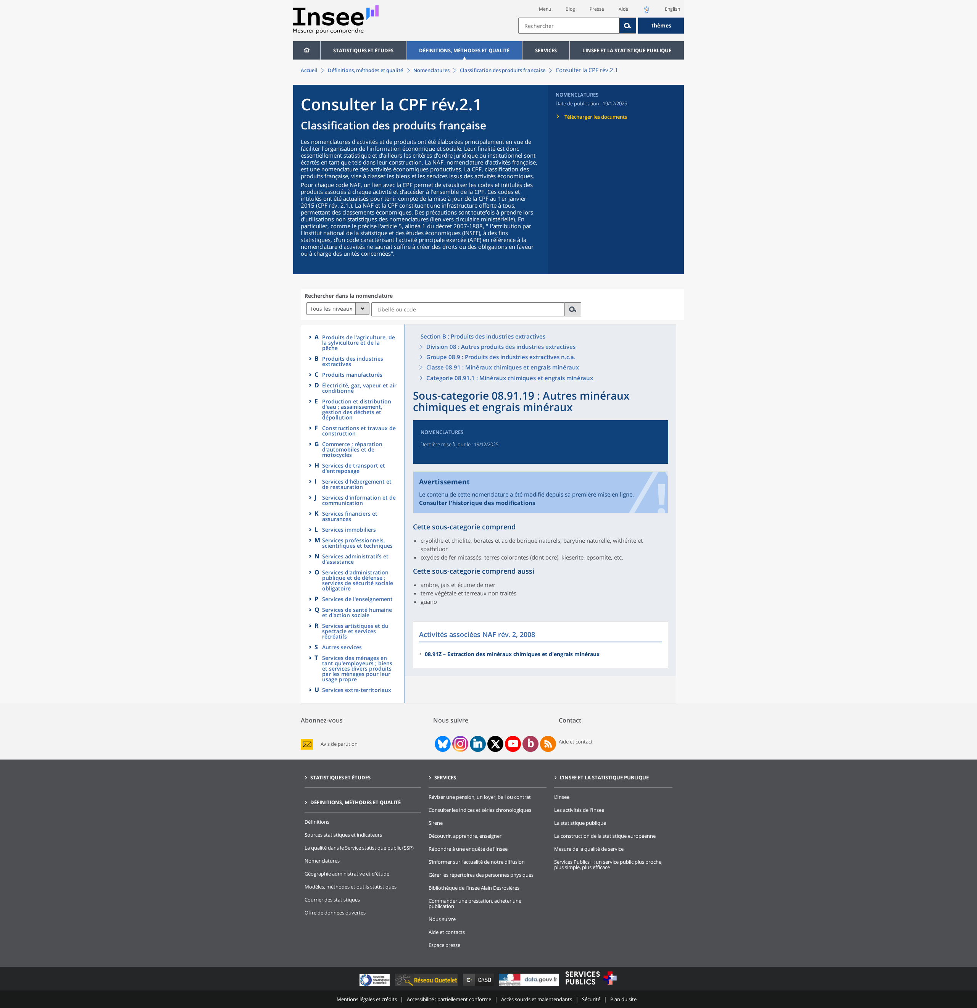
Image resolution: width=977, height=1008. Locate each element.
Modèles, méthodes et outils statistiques (351, 886)
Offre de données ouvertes (335, 912)
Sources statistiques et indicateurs (343, 834)
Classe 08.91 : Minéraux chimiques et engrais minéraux (502, 367)
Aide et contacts (447, 932)
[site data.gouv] (529, 985)
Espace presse (444, 945)
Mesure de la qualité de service (589, 848)
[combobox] (601, 26)
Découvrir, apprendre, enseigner (465, 835)
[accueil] (306, 50)
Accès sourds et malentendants (536, 999)
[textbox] (568, 26)
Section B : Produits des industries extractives (483, 336)
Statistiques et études (363, 50)
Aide (623, 9)
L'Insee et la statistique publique (626, 50)
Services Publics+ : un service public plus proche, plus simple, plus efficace (608, 864)
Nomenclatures (431, 70)
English (672, 9)
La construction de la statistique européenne (605, 835)
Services (546, 50)
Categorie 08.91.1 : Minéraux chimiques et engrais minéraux (509, 378)
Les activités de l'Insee (579, 809)
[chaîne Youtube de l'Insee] (513, 743)
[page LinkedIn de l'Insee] (477, 743)
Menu (545, 9)
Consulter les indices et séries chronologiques (480, 809)
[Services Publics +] (590, 985)
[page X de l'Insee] (495, 744)
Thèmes (661, 25)
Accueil (309, 70)
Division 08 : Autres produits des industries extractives (501, 346)
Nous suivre (442, 919)
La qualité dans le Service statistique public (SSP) (359, 847)
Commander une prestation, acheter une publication (475, 903)
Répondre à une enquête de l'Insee (468, 848)
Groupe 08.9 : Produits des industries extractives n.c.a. (501, 357)
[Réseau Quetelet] (427, 985)
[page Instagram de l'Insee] (459, 744)
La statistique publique (580, 822)
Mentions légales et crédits (367, 999)
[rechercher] (573, 309)
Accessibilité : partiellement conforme (449, 999)
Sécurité (591, 999)
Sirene (436, 822)
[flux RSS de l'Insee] (548, 743)
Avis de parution (339, 744)
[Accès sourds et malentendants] (646, 12)
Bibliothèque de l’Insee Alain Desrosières (474, 887)
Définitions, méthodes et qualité (464, 50)
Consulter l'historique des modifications (477, 502)
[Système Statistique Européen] (375, 985)
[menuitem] (306, 50)
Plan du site (623, 999)
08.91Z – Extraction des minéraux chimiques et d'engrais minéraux (512, 654)
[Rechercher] (627, 26)
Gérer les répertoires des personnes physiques (481, 874)
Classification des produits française (502, 70)
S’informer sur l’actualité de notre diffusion (477, 861)
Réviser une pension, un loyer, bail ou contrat (480, 796)
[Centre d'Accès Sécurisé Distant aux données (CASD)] (479, 985)
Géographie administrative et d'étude (347, 873)
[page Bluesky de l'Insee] (442, 744)
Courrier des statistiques (332, 899)
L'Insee (561, 796)
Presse (597, 9)
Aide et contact (576, 741)
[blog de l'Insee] (530, 744)
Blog (570, 9)
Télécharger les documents (595, 116)
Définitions (317, 821)
